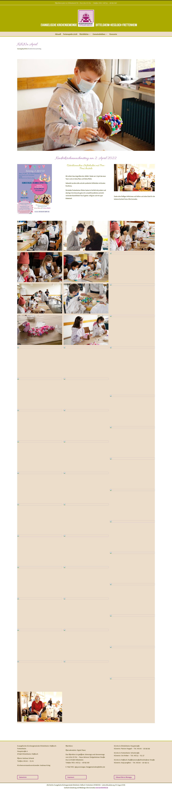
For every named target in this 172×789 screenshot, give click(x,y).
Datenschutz (23, 777)
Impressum (70, 777)
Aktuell (58, 34)
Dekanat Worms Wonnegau (124, 777)
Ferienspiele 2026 (70, 34)
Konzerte (113, 34)
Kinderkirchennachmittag (34, 49)
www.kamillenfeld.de (101, 788)
